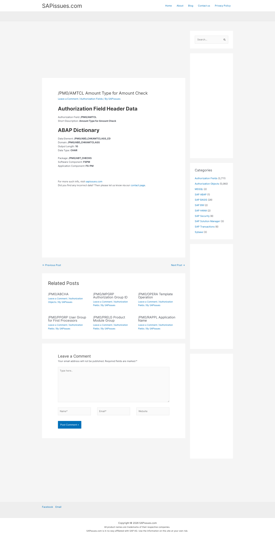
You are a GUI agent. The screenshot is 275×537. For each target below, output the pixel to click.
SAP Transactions (205, 226)
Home (168, 5)
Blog (190, 5)
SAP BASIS (201, 199)
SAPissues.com (62, 5)
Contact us (204, 5)
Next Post (178, 265)
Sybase (199, 232)
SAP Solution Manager (207, 221)
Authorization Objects (207, 183)
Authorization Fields (91, 98)
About (180, 5)
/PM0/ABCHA (58, 294)
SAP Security (202, 215)
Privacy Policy (223, 5)
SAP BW (199, 205)
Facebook (47, 506)
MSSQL (199, 189)
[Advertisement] (113, 54)
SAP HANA (201, 210)
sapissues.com (94, 181)
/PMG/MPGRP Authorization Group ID (110, 295)
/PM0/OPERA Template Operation (155, 295)
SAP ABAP (201, 194)
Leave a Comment (68, 98)
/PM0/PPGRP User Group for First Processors (67, 318)
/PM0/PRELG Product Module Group (109, 318)
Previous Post (51, 265)
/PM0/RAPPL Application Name (156, 318)
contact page (138, 185)
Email (58, 506)
